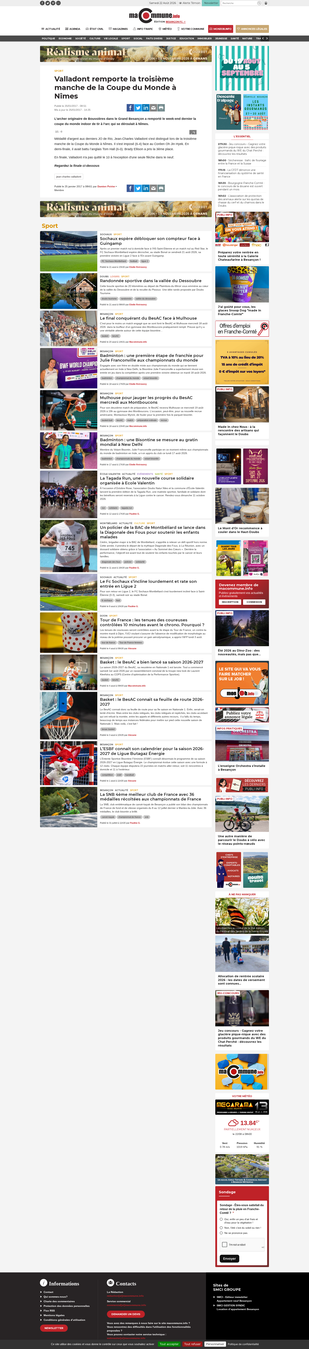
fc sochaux (107, 600)
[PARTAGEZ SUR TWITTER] (138, 107)
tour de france (108, 642)
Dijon (103, 615)
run (103, 508)
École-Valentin (110, 474)
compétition (107, 775)
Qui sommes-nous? (56, 1296)
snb (146, 817)
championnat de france (129, 817)
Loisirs (114, 276)
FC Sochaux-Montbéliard (114, 261)
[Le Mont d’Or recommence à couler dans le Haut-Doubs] (242, 506)
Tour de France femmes (130, 642)
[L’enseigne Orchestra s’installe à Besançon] (242, 743)
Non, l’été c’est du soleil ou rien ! (242, 1227)
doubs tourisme (109, 298)
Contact (48, 1292)
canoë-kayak (108, 817)
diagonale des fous (111, 562)
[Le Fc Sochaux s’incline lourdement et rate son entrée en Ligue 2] (68, 590)
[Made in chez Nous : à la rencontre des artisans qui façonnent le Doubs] (242, 404)
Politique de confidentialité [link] (243, 1344)
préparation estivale (147, 420)
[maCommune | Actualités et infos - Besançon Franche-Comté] (154, 15)
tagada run (127, 508)
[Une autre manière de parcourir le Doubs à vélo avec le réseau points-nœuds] (242, 814)
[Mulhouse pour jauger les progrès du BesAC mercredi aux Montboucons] (68, 406)
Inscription (230, 601)
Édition (159, 21)
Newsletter (54, 1328)
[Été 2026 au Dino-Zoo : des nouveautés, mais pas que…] (242, 628)
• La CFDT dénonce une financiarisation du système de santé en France (241, 173)
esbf (119, 775)
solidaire (113, 508)
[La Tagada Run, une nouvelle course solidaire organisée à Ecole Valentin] (68, 487)
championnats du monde (128, 458)
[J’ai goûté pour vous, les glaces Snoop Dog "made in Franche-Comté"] (242, 284)
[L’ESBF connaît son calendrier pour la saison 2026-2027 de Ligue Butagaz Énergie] (68, 757)
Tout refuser (192, 1344)
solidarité (140, 562)
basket (105, 336)
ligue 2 (144, 261)
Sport (58, 70)
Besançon (106, 314)
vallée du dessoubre (146, 298)
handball (129, 775)
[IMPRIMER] (161, 107)
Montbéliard (108, 523)
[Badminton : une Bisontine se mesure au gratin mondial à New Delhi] (68, 448)
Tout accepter (169, 1344)
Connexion (254, 601)
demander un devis (125, 1314)
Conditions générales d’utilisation (64, 1319)
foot (118, 600)
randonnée (126, 298)
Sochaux (106, 234)
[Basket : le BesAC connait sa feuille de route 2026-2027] (68, 708)
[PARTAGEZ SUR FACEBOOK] (130, 107)
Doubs (104, 276)
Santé (159, 474)
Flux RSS (49, 1310)
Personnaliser (215, 1344)
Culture (139, 523)
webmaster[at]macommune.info (126, 1338)
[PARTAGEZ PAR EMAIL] (153, 107)
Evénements (145, 474)
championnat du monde (127, 378)
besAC (115, 336)
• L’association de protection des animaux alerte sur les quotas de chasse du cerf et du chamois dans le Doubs (241, 200)
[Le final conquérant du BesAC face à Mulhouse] (68, 327)
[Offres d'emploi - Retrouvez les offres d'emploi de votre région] (242, 335)
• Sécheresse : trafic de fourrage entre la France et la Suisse (242, 162)
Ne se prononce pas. (236, 1233)
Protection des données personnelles (67, 1306)
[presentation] (218, 915)
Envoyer (229, 1258)
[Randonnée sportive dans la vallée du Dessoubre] (68, 289)
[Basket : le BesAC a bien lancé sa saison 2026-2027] (68, 671)
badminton (107, 378)
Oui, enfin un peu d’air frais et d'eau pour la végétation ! (241, 1221)
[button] (259, 3)
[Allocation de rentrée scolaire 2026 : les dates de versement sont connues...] (242, 954)
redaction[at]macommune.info (125, 1295)
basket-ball (107, 420)
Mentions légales (54, 1315)
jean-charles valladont (68, 176)
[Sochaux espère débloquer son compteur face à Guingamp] (68, 247)
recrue (164, 420)
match (130, 420)
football (133, 261)
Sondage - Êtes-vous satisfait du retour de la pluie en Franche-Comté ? (242, 1209)
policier (128, 562)
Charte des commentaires (59, 1301)
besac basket (108, 729)
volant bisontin (150, 378)
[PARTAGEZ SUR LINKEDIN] (145, 107)
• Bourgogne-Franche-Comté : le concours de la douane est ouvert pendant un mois (241, 186)
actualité (128, 474)
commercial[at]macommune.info (126, 1305)
